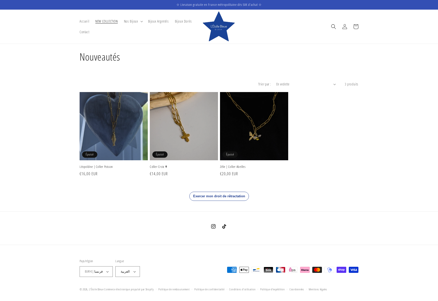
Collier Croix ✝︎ (159, 167)
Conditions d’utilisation (242, 289)
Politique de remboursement (174, 289)
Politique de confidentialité (209, 289)
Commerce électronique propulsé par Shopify (129, 289)
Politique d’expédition (272, 289)
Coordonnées (296, 289)
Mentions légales (318, 289)
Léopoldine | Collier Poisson (96, 167)
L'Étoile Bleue (96, 289)
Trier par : (264, 84)
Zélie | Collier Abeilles (232, 167)
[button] (133, 21)
